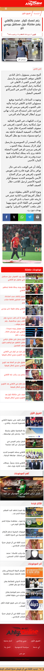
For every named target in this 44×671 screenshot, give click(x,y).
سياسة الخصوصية (22, 647)
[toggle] (4, 3)
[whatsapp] (22, 217)
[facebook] (6, 217)
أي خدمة (36, 647)
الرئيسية (37, 13)
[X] (14, 217)
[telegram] (30, 217)
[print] (37, 217)
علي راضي (37, 68)
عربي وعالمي (21, 641)
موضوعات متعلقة (33, 270)
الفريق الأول (26, 13)
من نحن (22, 653)
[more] (6, 8)
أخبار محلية (8, 641)
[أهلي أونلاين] (33, 3)
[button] (5, 490)
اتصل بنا (7, 647)
